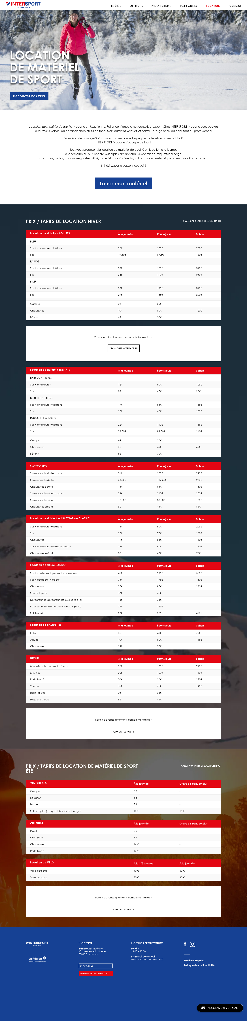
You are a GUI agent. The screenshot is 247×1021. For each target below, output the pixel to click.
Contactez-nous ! (123, 731)
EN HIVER (135, 6)
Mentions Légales (194, 960)
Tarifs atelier (188, 6)
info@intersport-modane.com (94, 973)
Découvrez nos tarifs (29, 96)
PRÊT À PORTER (160, 6)
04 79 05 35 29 (86, 965)
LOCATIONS (213, 5)
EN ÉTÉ (115, 6)
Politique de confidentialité (199, 965)
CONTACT (235, 6)
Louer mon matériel (123, 183)
